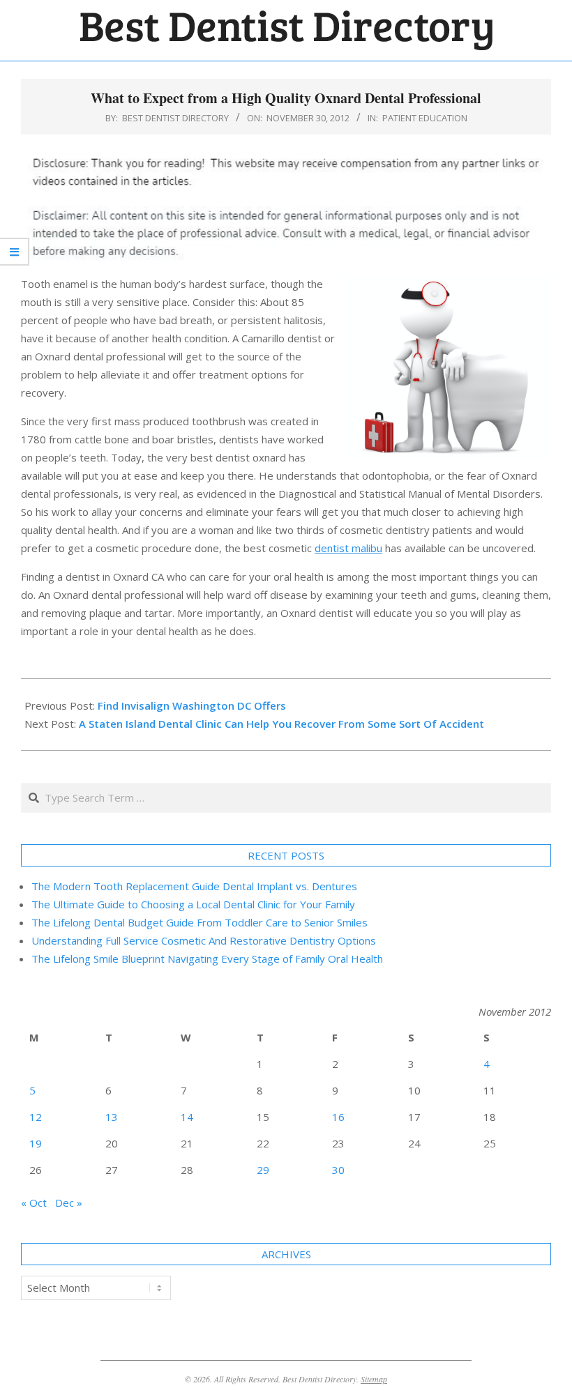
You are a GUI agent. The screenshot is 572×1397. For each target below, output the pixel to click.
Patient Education (424, 118)
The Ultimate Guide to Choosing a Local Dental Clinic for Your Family (193, 904)
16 (338, 1117)
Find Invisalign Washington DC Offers (192, 705)
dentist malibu (348, 548)
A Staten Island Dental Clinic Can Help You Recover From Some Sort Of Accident (281, 724)
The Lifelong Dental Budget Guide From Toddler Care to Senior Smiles (199, 922)
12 (35, 1117)
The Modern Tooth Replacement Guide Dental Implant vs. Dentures (194, 886)
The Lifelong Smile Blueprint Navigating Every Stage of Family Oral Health (207, 958)
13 (111, 1117)
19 (35, 1143)
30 (338, 1170)
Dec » (68, 1202)
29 (263, 1170)
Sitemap (374, 1378)
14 (187, 1117)
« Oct (34, 1202)
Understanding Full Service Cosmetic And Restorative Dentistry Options (203, 940)
